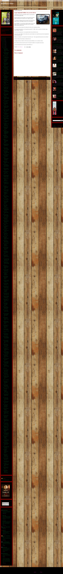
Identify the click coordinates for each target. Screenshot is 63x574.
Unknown (4, 478)
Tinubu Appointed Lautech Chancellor (5, 409)
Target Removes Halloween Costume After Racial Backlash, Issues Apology (6, 532)
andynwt (35, 572)
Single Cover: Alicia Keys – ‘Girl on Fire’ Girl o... (6, 110)
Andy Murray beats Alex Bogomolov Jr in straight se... (6, 433)
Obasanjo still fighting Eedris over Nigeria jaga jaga (6, 91)
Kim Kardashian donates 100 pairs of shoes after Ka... (6, 444)
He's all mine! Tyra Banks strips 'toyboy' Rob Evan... (6, 382)
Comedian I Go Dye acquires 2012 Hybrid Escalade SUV (6, 412)
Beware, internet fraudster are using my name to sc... (6, 256)
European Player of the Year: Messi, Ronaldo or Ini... (6, 176)
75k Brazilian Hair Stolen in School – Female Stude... (6, 352)
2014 (3, 38)
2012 (3, 40)
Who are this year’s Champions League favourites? (6, 437)
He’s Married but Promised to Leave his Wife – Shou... (6, 356)
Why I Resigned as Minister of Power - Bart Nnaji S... (6, 326)
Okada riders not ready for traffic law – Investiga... (6, 215)
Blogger (41, 572)
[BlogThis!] (27, 47)
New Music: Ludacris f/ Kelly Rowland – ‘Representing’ (6, 124)
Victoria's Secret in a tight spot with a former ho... (6, 440)
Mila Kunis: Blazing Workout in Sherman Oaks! (6, 426)
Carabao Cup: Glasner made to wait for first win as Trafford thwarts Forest (7, 512)
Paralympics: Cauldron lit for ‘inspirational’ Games (5, 187)
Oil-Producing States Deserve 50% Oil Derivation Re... (6, 471)
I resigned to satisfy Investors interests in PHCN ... (6, 281)
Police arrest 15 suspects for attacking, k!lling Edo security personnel (7, 538)
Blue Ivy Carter (5, 55)
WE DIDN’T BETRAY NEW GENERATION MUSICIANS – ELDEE (6, 132)
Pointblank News (5, 553)
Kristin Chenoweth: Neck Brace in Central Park (6, 155)
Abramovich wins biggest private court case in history (5, 64)
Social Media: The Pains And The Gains (5, 468)
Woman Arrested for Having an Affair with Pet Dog (6, 297)
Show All (10, 564)
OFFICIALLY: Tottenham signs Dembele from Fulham (6, 267)
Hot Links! (4, 527)
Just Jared (4, 520)
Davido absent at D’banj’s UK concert (5, 103)
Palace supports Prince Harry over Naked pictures (5, 304)
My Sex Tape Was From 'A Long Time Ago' (5, 458)
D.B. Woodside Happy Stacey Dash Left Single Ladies (6, 50)
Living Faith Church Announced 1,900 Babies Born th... (6, 259)
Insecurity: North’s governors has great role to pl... (6, 270)
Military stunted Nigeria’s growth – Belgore (6, 196)
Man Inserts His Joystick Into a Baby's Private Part (60, 88)
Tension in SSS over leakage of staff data (6, 73)
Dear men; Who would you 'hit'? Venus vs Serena (6, 423)
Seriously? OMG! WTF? (6, 527)
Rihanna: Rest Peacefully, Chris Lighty (6, 162)
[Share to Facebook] (29, 47)
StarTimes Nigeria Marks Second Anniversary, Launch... (5, 248)
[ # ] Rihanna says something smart (6, 57)
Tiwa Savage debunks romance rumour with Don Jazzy (6, 98)
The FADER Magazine (6, 542)
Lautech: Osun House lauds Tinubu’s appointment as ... (6, 206)
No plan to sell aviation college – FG (6, 212)
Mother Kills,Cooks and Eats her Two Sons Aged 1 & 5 (6, 294)
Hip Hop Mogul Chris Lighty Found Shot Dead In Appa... (6, 152)
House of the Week (6, 379)
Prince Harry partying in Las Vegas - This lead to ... (6, 365)
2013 (3, 39)
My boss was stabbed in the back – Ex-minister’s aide (5, 234)
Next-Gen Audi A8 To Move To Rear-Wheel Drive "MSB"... (6, 349)
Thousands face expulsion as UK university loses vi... (6, 183)
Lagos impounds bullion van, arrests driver (5, 218)
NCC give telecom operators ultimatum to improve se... (5, 244)
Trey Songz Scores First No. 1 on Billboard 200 (6, 87)
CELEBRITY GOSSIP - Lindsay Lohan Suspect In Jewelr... (5, 451)
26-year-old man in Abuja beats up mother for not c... (6, 395)
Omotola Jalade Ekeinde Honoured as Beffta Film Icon (60, 29)
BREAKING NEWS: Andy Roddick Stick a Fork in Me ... (5, 136)
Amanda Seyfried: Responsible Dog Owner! (6, 169)
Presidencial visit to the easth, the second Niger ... (6, 67)
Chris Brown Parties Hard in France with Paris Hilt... (6, 53)
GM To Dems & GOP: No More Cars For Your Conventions (5, 345)
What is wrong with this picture (6, 388)
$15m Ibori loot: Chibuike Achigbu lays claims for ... (5, 273)
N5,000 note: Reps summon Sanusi (5, 190)
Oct (4, 44)
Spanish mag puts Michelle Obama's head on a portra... (6, 322)
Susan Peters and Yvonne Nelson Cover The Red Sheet (5, 399)
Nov (4, 43)
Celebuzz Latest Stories (6, 558)
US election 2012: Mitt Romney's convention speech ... (5, 128)
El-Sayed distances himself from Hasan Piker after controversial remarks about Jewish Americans (6, 549)
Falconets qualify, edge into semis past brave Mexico (5, 202)
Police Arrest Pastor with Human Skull (6, 359)
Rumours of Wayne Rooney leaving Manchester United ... (6, 430)
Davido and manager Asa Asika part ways (60, 38)
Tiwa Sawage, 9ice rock (6, 85)
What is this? (5, 368)
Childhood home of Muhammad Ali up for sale (6, 221)
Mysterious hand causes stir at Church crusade (5, 373)
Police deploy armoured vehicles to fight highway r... (5, 237)
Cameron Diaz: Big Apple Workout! (6, 461)
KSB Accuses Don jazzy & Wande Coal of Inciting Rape (5, 341)
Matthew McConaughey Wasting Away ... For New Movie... (6, 141)
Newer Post (16, 78)
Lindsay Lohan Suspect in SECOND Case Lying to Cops (5, 455)
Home (3, 7)
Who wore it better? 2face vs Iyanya (6, 116)
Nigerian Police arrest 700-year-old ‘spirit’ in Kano (5, 252)
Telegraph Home (5, 510)
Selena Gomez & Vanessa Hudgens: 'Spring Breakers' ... (6, 337)
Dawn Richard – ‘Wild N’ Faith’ (5, 80)
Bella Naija (4, 515)
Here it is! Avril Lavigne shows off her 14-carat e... (5, 311)
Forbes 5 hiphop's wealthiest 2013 (59, 50)
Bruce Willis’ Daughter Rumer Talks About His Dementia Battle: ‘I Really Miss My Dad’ (7, 523)
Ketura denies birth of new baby (6, 101)
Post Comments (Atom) (34, 81)
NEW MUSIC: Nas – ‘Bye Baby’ (6, 121)
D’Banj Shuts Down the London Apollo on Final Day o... (6, 300)
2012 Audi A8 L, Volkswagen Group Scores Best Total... (5, 405)
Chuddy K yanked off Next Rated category (5, 94)
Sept (4, 46)
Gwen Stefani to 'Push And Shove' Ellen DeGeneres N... (6, 165)
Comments (4, 504)
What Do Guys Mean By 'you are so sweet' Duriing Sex (60, 73)
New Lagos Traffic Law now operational (5, 70)
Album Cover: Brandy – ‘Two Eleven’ (5, 82)
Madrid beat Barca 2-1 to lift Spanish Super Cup (5, 172)
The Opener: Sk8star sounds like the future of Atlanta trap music (6, 543)
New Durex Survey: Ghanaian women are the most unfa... (6, 377)
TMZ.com (4, 530)
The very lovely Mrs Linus (6, 331)
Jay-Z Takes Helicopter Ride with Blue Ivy (5, 113)
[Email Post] (24, 46)
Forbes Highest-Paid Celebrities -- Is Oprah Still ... (6, 447)
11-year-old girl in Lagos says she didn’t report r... (5, 370)
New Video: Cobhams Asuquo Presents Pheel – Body (6, 464)
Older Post (48, 78)
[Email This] (26, 47)
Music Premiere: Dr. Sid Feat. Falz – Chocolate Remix (6, 287)
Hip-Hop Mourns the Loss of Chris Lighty (6, 118)
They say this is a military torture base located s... (5, 334)
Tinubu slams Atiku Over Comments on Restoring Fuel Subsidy (6, 555)
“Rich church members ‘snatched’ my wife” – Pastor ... (6, 391)
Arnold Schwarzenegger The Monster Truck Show (6, 159)
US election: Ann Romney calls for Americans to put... (6, 107)
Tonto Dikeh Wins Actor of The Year (5, 402)
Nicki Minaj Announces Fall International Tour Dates (5, 77)
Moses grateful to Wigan (5, 224)
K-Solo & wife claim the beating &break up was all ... (6, 420)
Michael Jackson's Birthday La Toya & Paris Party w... (6, 145)
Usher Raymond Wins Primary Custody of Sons (6, 385)
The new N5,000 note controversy (6, 199)
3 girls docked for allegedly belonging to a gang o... (5, 193)
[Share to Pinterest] (30, 47)
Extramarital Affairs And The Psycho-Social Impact (59, 81)
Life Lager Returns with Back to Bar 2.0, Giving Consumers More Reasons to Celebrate (7, 517)
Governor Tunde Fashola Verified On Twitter (6, 284)
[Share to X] (28, 47)
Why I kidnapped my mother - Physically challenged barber (57, 44)
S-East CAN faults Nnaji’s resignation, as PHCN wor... (5, 179)
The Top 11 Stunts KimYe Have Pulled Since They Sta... (5, 416)
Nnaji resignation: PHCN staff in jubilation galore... (5, 277)
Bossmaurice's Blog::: (7, 3)
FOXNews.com (5, 547)
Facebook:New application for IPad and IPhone (6, 241)
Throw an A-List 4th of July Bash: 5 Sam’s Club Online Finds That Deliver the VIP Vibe (6, 561)
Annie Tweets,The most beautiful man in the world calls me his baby (60, 96)
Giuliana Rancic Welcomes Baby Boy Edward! (5, 307)
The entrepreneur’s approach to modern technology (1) (6, 227)
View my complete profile (5, 479)
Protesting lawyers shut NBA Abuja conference (6, 209)
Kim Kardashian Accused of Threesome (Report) (5, 60)
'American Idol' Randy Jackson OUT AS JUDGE (6, 148)
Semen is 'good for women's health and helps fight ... (6, 362)
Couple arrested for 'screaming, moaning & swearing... (6, 290)
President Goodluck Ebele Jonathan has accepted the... (6, 315)
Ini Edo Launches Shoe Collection (5, 329)
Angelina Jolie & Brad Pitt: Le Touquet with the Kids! (6, 318)
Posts (3, 503)
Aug (4, 47)
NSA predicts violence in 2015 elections (6, 230)
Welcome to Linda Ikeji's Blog (6, 536)
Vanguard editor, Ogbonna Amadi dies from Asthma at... (6, 263)
